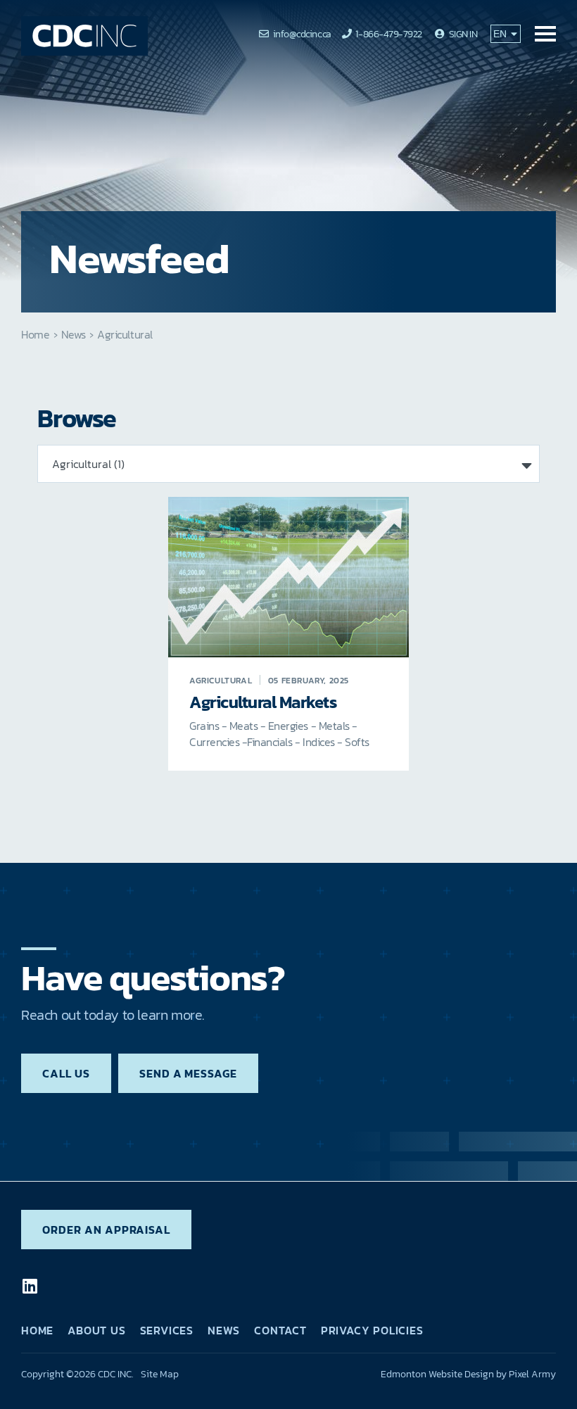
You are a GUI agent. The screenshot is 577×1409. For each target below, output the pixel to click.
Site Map (160, 1374)
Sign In (463, 34)
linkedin (29, 1285)
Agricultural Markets (263, 702)
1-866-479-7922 (388, 34)
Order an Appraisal (106, 1229)
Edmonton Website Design (437, 1374)
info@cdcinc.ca (302, 34)
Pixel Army (532, 1374)
